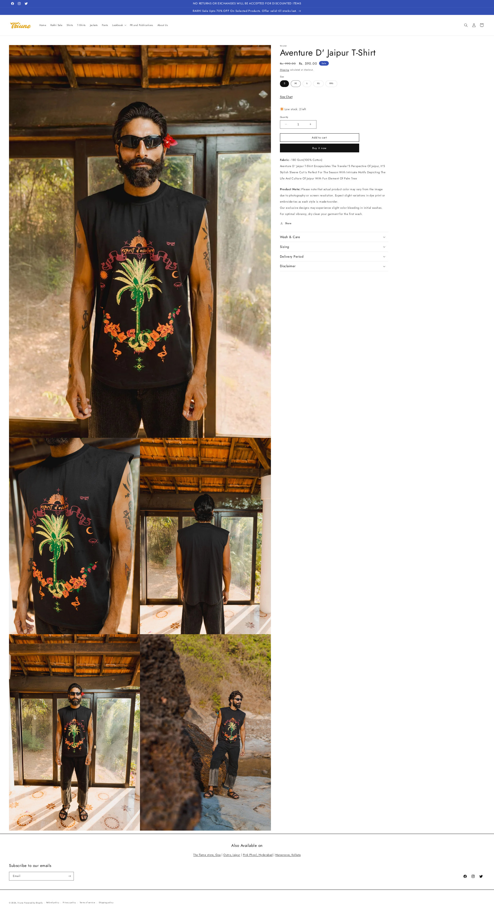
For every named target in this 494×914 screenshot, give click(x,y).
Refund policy (52, 902)
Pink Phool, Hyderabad (258, 855)
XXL (333, 84)
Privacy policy (69, 902)
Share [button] (288, 223)
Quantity (284, 116)
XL (320, 84)
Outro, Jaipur (231, 855)
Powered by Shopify (33, 902)
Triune (20, 902)
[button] (119, 25)
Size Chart (286, 96)
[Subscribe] (70, 876)
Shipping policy (106, 902)
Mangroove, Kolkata (288, 855)
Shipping (284, 69)
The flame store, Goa (206, 855)
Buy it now (319, 148)
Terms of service (87, 902)
